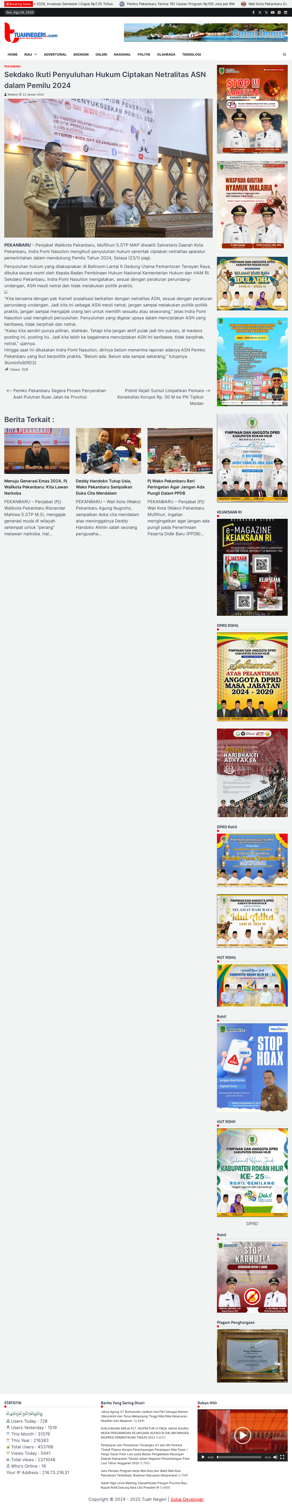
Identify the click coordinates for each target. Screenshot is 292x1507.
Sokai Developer (187, 1499)
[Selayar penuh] (282, 1457)
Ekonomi (81, 54)
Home (13, 54)
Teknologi (191, 54)
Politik (144, 54)
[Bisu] (275, 1457)
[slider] (239, 1457)
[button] (242, 1435)
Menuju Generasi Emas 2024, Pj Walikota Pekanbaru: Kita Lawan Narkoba (36, 487)
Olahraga (166, 54)
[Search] (284, 54)
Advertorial (55, 54)
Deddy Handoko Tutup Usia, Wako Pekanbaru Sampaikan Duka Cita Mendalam (104, 487)
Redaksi (13, 94)
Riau (28, 54)
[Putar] (203, 1457)
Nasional (122, 54)
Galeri (101, 54)
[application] (243, 1435)
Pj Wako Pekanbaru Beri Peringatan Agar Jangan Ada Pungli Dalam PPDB (176, 487)
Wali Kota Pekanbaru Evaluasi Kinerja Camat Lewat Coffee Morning (124, 4)
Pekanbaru (12, 66)
